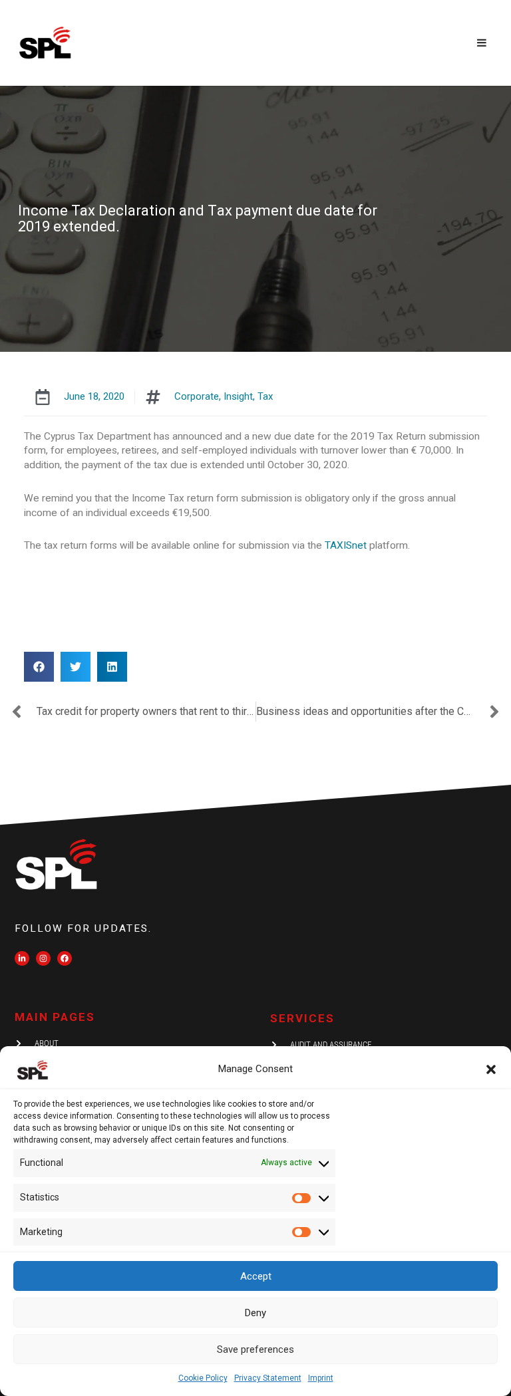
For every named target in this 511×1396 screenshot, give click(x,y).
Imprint (320, 1378)
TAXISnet (347, 545)
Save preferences (255, 1349)
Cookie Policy (203, 1378)
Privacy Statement (267, 1378)
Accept (255, 1276)
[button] (491, 1069)
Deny (255, 1313)
